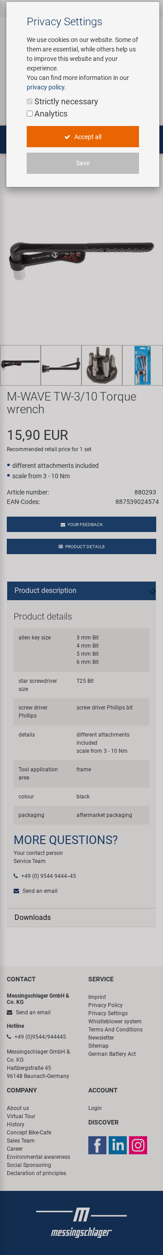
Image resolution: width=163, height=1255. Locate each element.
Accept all (87, 136)
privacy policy (45, 87)
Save (83, 163)
